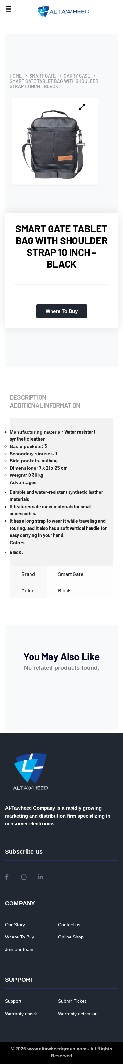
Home (16, 76)
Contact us (69, 924)
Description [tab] (28, 397)
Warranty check (21, 1013)
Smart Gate (43, 76)
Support (13, 1001)
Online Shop (71, 936)
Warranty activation (78, 1013)
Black (64, 590)
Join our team (19, 949)
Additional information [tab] (45, 405)
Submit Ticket (72, 1001)
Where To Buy (19, 936)
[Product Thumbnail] (82, 107)
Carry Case (77, 76)
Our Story (15, 924)
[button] (8, 9)
